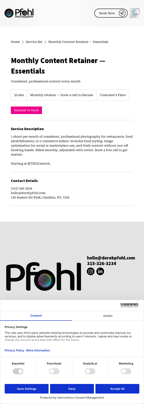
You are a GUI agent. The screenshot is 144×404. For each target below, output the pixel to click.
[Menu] (135, 13)
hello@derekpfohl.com (111, 258)
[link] (26, 110)
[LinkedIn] (100, 271)
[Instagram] (90, 271)
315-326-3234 (101, 263)
